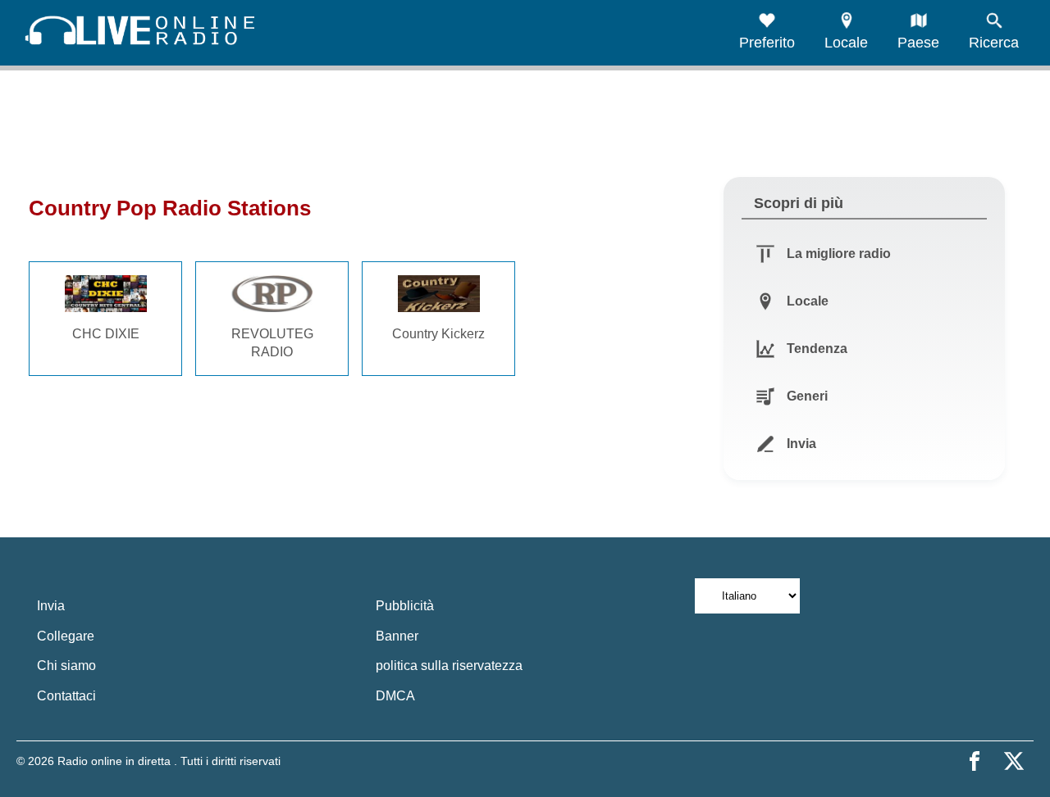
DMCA (395, 696)
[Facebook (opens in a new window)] (974, 761)
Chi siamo (66, 665)
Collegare (65, 636)
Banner (397, 636)
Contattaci (66, 696)
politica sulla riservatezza (449, 665)
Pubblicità (405, 606)
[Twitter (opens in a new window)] (1014, 761)
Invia (51, 606)
